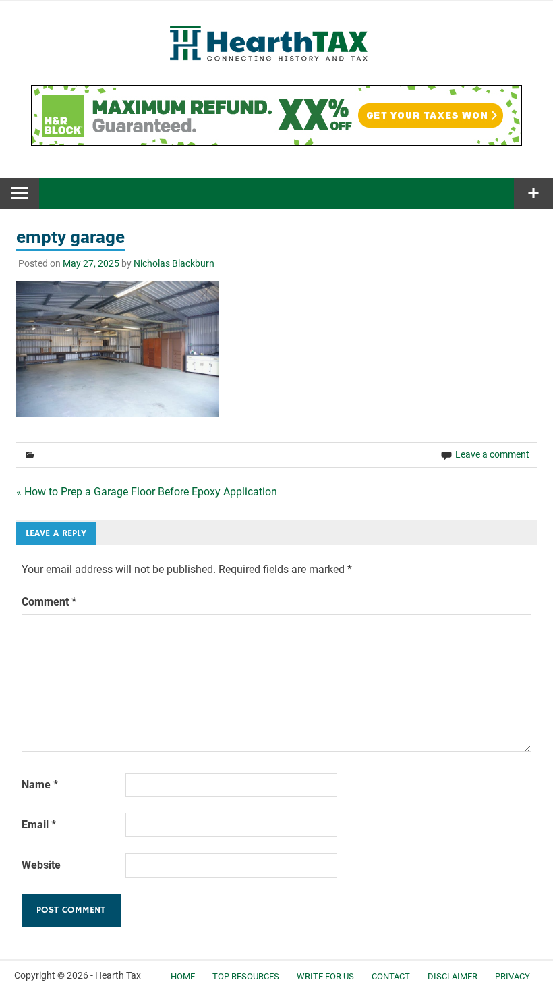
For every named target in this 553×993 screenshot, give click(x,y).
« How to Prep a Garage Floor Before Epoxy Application (146, 491)
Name (40, 784)
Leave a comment (492, 454)
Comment (49, 601)
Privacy (512, 976)
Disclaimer (452, 976)
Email (39, 824)
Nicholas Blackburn (174, 263)
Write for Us (325, 976)
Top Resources (245, 976)
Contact (391, 976)
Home (183, 976)
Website (41, 865)
